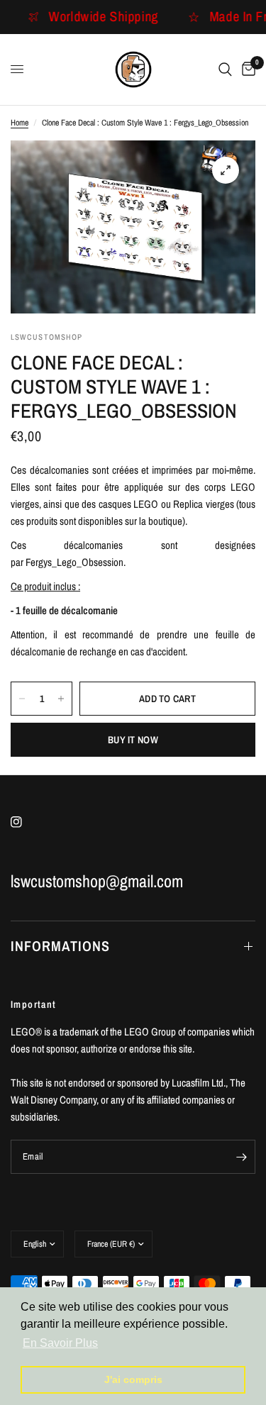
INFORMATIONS (60, 945)
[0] (246, 69)
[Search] (225, 69)
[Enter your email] (241, 1157)
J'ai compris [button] (133, 1379)
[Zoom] (225, 170)
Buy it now (133, 739)
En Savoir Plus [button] (60, 1343)
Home (19, 122)
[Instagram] (26, 822)
